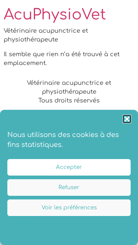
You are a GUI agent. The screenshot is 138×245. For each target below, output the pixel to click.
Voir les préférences (69, 208)
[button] (127, 119)
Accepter (69, 167)
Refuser (69, 187)
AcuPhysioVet (55, 15)
